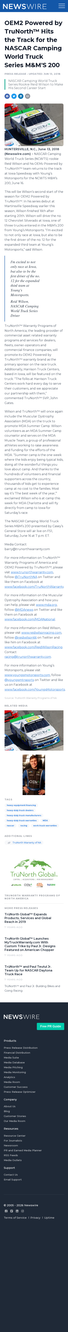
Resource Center (15, 1135)
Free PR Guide (50, 1026)
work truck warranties (45, 825)
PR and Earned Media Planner (23, 1150)
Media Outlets (13, 1160)
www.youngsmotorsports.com (27, 675)
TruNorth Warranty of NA (26, 842)
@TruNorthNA (26, 577)
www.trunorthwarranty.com (32, 572)
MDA (45, 820)
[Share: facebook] (7, 96)
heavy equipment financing (21, 805)
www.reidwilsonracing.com (41, 632)
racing (23, 825)
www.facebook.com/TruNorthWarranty (34, 587)
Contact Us (11, 1174)
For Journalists (13, 1140)
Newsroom (11, 1145)
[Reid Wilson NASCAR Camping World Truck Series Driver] (34, 774)
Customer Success (16, 1086)
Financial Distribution (17, 1052)
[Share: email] (27, 96)
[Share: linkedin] (21, 96)
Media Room (12, 1081)
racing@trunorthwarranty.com (28, 657)
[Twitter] (11, 1211)
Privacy (35, 1217)
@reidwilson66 (26, 637)
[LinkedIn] (17, 1211)
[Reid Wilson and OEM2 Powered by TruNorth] (34, 145)
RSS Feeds (11, 1155)
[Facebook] (6, 1211)
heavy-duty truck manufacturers (24, 815)
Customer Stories (15, 1116)
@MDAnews (24, 609)
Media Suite (11, 1057)
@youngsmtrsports (19, 680)
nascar (10, 825)
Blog (7, 1111)
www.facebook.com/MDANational (30, 619)
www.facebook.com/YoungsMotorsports (35, 689)
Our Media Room (14, 1120)
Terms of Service (15, 1217)
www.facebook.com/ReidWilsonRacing (34, 647)
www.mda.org (46, 605)
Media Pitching (13, 1067)
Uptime (49, 1217)
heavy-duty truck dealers (20, 810)
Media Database (14, 1062)
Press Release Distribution (21, 1047)
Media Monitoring (15, 1072)
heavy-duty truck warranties (22, 820)
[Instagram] (22, 1211)
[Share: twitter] (14, 96)
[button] (62, 6)
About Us (9, 1106)
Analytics (9, 1077)
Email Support (13, 1179)
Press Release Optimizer (20, 1091)
